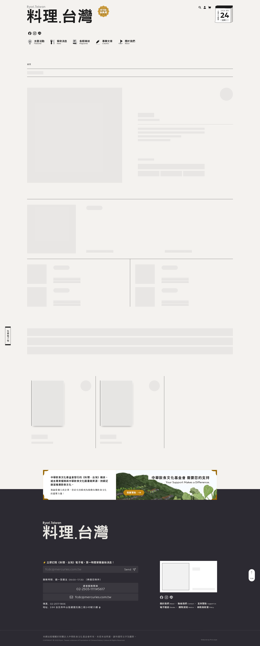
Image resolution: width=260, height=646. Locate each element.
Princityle (213, 640)
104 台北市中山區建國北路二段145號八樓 (74, 607)
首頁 (29, 64)
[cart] (209, 7)
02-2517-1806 (58, 603)
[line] (39, 33)
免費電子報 (7, 336)
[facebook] (29, 33)
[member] (204, 7)
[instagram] (34, 33)
